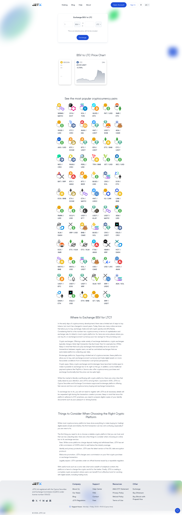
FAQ (94, 493)
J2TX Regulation (78, 500)
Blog (73, 5)
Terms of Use (118, 500)
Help (80, 5)
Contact (96, 496)
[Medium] (43, 501)
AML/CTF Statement (121, 489)
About (88, 5)
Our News (76, 493)
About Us (76, 489)
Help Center (97, 489)
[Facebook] (33, 501)
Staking (64, 5)
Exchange (136, 489)
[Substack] (50, 501)
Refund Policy (118, 496)
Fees (94, 500)
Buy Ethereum (138, 493)
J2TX (115, 381)
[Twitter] (37, 501)
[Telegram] (40, 501)
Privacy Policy (118, 493)
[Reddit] (47, 501)
